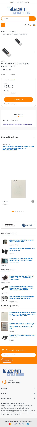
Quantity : (6, 91)
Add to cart (19, 99)
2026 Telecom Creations (13, 421)
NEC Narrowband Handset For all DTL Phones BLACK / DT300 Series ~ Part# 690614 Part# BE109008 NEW (21, 288)
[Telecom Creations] (18, 10)
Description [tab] (18, 114)
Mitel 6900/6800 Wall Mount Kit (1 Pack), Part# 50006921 (22, 249)
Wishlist (8, 104)
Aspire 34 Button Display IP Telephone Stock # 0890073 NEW (21, 241)
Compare (14, 104)
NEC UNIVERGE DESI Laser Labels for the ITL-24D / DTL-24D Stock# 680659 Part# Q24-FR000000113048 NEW (18, 148)
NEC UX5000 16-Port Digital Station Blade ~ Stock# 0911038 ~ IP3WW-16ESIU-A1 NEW (21, 260)
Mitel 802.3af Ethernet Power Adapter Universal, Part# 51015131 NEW (21, 297)
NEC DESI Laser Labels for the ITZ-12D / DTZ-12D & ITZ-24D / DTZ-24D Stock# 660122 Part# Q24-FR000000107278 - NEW (22, 325)
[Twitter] (4, 70)
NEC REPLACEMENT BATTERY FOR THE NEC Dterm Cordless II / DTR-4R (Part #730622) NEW (21, 277)
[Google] (7, 70)
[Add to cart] (32, 201)
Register (21, 2)
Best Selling (12, 31)
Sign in (27, 2)
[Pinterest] (9, 70)
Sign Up (7, 360)
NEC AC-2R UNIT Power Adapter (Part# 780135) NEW (22, 336)
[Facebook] (1, 70)
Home (3, 31)
